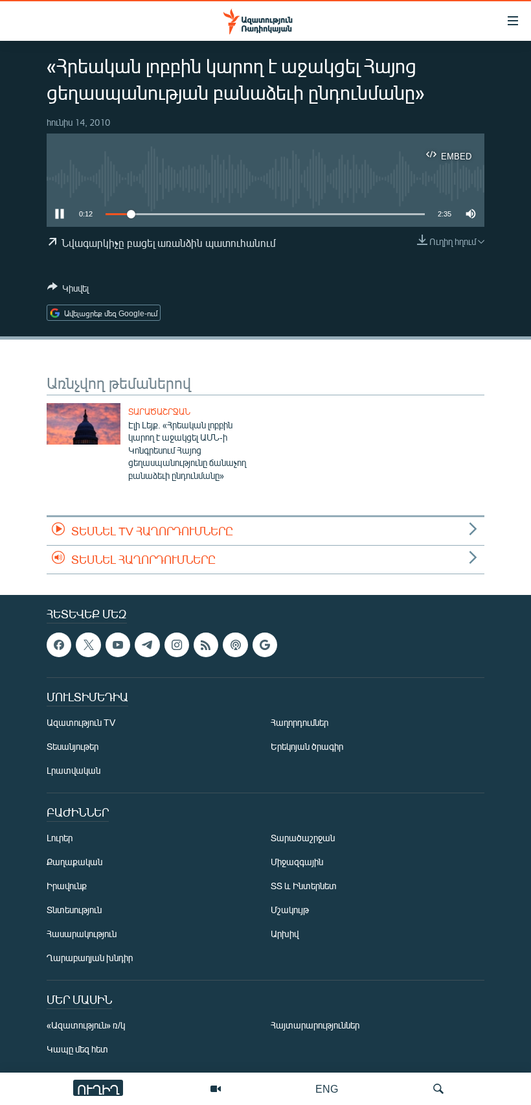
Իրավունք (67, 885)
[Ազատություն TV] (215, 1089)
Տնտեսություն (74, 909)
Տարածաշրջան (159, 411)
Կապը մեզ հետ (77, 1048)
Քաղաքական (74, 861)
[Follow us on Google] (265, 645)
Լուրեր (60, 837)
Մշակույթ (290, 909)
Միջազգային (297, 861)
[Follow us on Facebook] (59, 645)
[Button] (68, 290)
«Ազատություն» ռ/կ (86, 1024)
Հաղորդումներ (299, 722)
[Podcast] (235, 645)
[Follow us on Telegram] (147, 645)
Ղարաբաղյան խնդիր (90, 957)
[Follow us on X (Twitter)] (88, 645)
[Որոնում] (438, 1089)
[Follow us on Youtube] (118, 645)
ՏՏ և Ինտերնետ (304, 885)
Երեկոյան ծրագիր (307, 746)
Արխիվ (285, 933)
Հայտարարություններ (315, 1024)
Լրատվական (73, 770)
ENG (326, 1088)
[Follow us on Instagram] (176, 645)
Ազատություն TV (81, 722)
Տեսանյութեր (72, 746)
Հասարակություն (82, 933)
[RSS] (206, 645)
